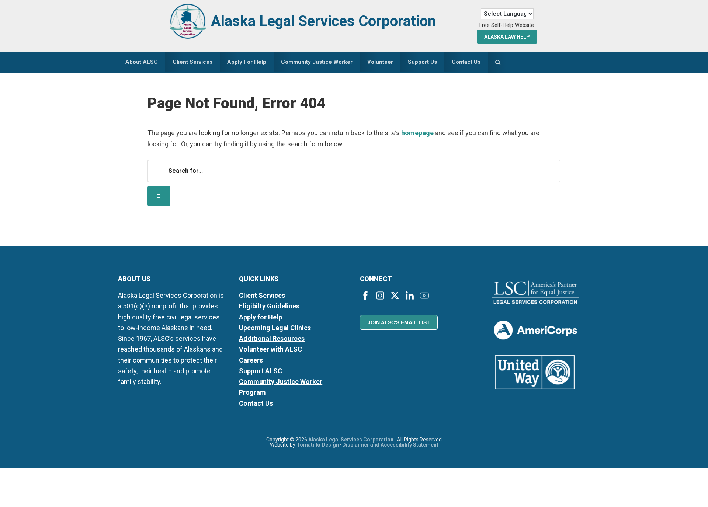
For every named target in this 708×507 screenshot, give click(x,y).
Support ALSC (260, 371)
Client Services (262, 295)
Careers (251, 360)
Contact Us (256, 403)
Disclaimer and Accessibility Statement (390, 445)
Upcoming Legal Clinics (275, 328)
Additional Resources (272, 338)
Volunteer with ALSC (270, 349)
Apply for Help (260, 317)
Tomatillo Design (317, 445)
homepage (417, 133)
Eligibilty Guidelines (269, 306)
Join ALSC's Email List (399, 322)
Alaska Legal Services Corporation (323, 21)
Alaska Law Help (507, 37)
